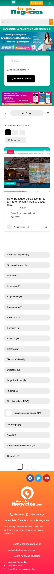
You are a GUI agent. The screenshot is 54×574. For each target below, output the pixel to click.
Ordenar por (14, 140)
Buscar (29, 113)
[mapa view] (22, 132)
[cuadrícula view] (8, 132)
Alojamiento (19, 227)
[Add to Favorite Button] (44, 152)
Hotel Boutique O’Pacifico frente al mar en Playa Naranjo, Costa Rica (26, 201)
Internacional (28, 213)
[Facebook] (30, 478)
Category (11, 61)
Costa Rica (16, 213)
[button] (13, 3)
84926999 (16, 217)
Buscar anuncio (22, 78)
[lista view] (15, 132)
